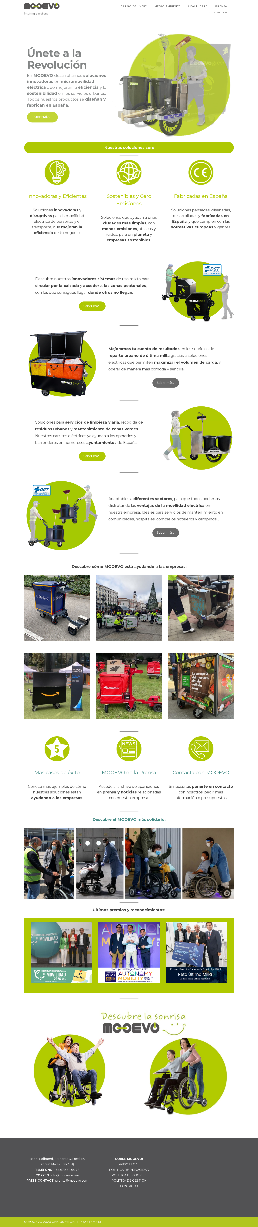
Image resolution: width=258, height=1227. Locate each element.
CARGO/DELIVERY (134, 6)
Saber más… (92, 306)
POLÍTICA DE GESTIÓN (129, 1180)
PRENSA (221, 6)
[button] (129, 85)
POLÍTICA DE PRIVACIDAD (129, 1170)
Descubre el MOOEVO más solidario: (129, 819)
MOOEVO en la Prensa (129, 773)
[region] (129, 85)
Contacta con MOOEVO (201, 773)
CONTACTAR (218, 12)
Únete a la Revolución (57, 59)
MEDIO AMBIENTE (168, 6)
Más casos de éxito (57, 773)
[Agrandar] (226, 833)
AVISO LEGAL (129, 1164)
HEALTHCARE (198, 6)
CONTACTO (129, 1186)
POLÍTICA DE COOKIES (129, 1175)
